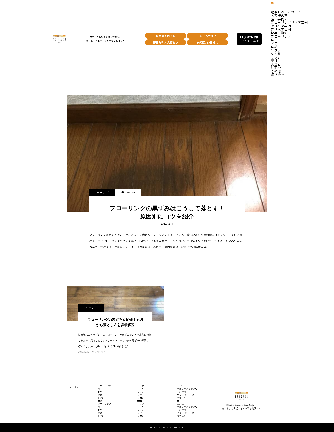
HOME (180, 385)
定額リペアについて (187, 388)
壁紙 (100, 395)
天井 (139, 395)
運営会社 (277, 74)
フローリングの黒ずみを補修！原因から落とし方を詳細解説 (115, 322)
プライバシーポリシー (188, 395)
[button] (249, 39)
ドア (100, 391)
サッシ (140, 391)
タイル (140, 388)
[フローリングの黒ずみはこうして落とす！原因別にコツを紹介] (167, 153)
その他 (101, 398)
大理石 (140, 398)
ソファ (140, 385)
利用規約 (181, 391)
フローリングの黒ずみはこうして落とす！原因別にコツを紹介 (167, 212)
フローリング (281, 36)
